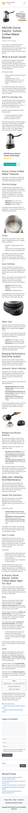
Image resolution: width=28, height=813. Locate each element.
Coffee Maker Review (9, 703)
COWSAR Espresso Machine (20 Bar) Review (13, 785)
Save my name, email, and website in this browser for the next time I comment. (14, 750)
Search (4, 763)
